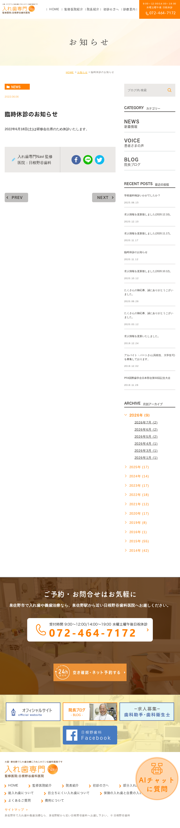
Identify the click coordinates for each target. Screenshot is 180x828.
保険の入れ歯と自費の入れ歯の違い (130, 792)
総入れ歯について (21, 792)
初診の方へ (101, 785)
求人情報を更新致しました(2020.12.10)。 (148, 214)
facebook (76, 159)
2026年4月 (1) (146, 443)
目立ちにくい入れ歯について (69, 792)
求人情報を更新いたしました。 (142, 336)
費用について (54, 800)
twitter (99, 159)
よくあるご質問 (19, 800)
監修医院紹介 (42, 785)
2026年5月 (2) (146, 436)
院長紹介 (72, 785)
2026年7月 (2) (146, 422)
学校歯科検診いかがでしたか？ (142, 195)
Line (88, 159)
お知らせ (82, 72)
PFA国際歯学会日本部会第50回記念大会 (147, 378)
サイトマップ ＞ (16, 809)
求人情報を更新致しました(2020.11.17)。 (148, 233)
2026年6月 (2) (146, 429)
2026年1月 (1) (146, 458)
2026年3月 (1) (146, 450)
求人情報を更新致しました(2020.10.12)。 (148, 271)
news (16, 86)
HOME (70, 72)
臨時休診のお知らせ (135, 252)
